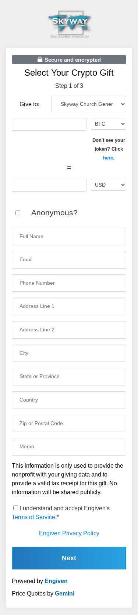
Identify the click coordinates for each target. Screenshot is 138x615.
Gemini (64, 593)
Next (69, 558)
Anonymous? (54, 212)
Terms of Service (33, 517)
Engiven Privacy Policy (69, 533)
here (108, 158)
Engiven (56, 581)
